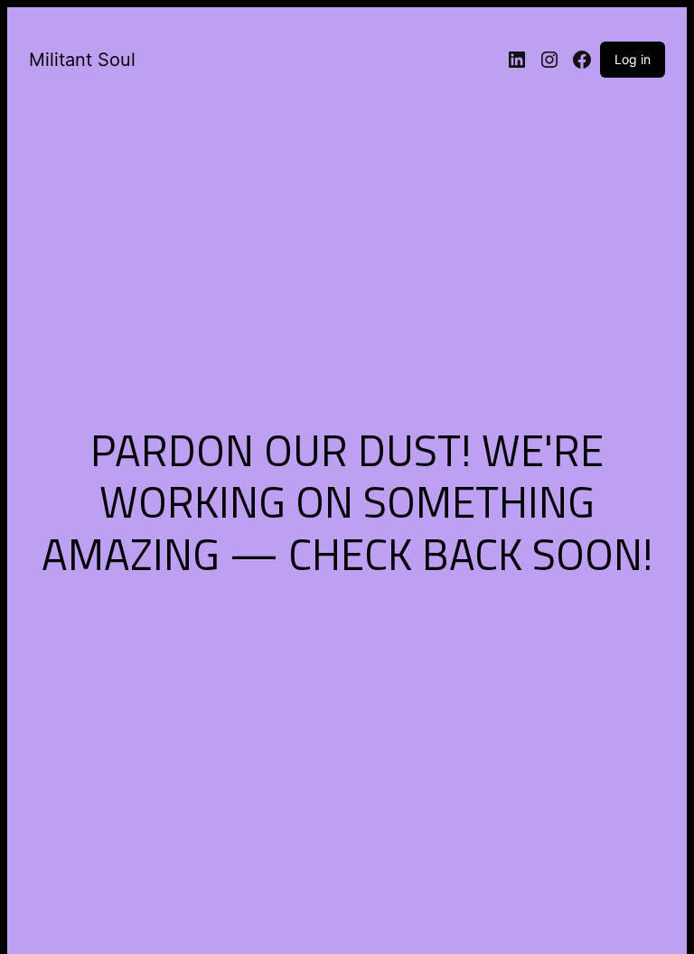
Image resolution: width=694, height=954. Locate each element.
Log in (632, 59)
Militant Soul (82, 59)
